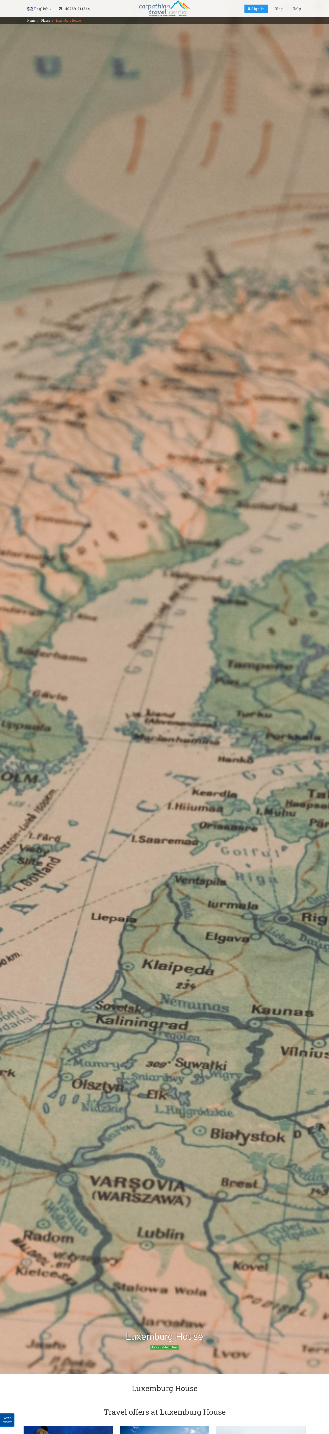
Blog (279, 8)
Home (31, 20)
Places (45, 20)
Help (296, 8)
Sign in (257, 8)
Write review (7, 1420)
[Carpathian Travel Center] (164, 8)
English (41, 8)
